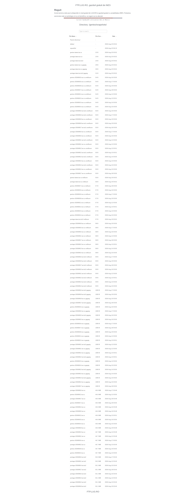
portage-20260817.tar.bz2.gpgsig (80, 302)
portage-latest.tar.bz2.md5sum (79, 219)
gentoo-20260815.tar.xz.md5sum (80, 190)
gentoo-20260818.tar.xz (77, 448)
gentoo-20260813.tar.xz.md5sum (80, 211)
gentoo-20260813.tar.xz (77, 453)
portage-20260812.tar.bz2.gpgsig (80, 357)
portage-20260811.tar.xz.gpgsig (80, 348)
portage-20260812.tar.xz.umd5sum (81, 148)
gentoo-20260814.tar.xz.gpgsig (79, 365)
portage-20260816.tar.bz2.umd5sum (81, 115)
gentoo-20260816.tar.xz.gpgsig (79, 323)
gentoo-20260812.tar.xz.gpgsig (79, 340)
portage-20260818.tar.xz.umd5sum (81, 119)
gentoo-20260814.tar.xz (77, 423)
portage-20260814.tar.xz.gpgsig (80, 382)
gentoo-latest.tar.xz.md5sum (79, 177)
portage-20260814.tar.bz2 (78, 465)
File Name (72, 36)
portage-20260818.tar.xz (77, 428)
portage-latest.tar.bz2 (76, 61)
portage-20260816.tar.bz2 (78, 457)
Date (113, 36)
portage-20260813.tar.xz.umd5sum (81, 161)
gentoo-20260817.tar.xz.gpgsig (79, 328)
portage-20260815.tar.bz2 (78, 474)
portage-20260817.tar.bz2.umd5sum (81, 127)
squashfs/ (73, 48)
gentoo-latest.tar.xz (76, 52)
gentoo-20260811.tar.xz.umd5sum (80, 94)
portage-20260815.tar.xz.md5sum (80, 232)
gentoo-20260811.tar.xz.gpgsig (79, 336)
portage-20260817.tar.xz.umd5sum (81, 173)
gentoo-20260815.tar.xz (77, 419)
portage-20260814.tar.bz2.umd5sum (81, 165)
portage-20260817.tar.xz (77, 398)
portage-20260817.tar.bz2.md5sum (81, 265)
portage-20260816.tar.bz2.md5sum (81, 257)
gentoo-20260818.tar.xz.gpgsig (79, 332)
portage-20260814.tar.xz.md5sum (80, 252)
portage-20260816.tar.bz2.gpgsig (80, 290)
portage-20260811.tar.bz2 (78, 461)
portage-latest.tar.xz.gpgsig (78, 69)
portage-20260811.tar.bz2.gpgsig (80, 344)
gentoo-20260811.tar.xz (77, 394)
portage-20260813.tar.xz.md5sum (80, 248)
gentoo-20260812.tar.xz (77, 415)
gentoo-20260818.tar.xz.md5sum (80, 198)
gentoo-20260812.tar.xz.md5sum (80, 207)
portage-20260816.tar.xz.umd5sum (81, 131)
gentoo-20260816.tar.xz (77, 440)
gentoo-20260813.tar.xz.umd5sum (80, 102)
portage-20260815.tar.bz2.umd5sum (81, 111)
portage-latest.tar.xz (76, 56)
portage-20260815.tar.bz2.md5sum (81, 269)
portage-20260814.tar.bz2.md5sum (81, 286)
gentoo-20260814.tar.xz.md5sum (80, 215)
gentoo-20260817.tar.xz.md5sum (80, 186)
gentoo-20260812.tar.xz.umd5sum (80, 98)
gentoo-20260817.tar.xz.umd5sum (80, 90)
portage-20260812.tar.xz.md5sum (80, 244)
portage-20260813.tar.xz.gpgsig (80, 373)
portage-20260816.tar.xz (77, 390)
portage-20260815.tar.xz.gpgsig (80, 319)
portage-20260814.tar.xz (77, 407)
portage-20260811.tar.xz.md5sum (80, 236)
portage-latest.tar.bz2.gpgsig (79, 73)
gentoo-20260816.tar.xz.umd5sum (80, 81)
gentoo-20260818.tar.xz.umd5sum (80, 86)
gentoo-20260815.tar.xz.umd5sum (80, 77)
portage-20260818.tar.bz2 (78, 486)
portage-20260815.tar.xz (77, 411)
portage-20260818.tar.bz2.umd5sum (81, 123)
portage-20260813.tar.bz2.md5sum (81, 282)
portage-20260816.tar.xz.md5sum (80, 227)
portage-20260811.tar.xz (77, 436)
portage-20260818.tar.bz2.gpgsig (80, 294)
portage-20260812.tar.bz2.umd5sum (81, 152)
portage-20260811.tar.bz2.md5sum (81, 273)
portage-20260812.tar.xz (77, 444)
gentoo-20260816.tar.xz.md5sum (80, 194)
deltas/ (72, 44)
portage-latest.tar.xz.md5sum (79, 181)
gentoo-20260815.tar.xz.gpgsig (79, 307)
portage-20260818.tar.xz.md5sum (80, 223)
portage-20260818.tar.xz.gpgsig (80, 298)
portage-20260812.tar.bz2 (78, 482)
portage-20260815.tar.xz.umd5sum (81, 136)
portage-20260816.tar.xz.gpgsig (80, 311)
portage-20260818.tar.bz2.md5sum (81, 261)
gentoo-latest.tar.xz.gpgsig (78, 65)
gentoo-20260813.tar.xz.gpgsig (79, 361)
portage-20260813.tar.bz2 (78, 478)
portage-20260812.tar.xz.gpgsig (80, 353)
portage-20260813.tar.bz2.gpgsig (80, 369)
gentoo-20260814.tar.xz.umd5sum (80, 106)
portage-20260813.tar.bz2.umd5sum (81, 156)
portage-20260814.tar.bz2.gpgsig (80, 378)
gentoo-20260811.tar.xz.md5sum (80, 202)
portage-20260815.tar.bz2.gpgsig (80, 315)
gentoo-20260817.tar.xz (77, 403)
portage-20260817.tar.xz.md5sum (80, 240)
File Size (98, 36)
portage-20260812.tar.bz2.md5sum (81, 277)
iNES (121, 13)
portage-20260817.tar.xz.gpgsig (80, 386)
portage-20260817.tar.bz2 (78, 469)
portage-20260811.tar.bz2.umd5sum (81, 140)
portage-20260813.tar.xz (77, 432)
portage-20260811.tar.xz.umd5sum (81, 144)
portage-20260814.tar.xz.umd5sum (81, 169)
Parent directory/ (75, 40)
